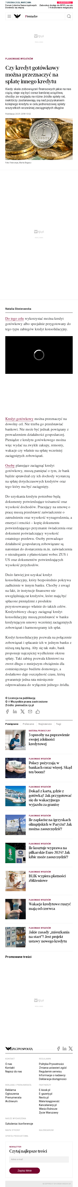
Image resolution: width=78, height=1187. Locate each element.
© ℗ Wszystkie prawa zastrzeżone (26, 701)
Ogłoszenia (12, 1093)
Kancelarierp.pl (48, 1105)
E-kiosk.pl (44, 1089)
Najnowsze (45, 724)
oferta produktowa (16, 1136)
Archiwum (11, 1101)
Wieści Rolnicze (48, 1108)
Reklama (10, 1089)
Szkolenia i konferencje (19, 1123)
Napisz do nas (13, 1071)
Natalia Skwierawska (18, 308)
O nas (8, 1063)
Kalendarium (46, 1130)
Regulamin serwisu (50, 1071)
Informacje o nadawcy (52, 1075)
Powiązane (11, 724)
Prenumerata (13, 1097)
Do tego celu (14, 318)
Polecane (28, 724)
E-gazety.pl (45, 1093)
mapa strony (12, 1130)
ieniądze (31, 16)
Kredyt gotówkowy (19, 418)
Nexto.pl (44, 1097)
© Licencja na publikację (20, 698)
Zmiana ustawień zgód (52, 1067)
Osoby (10, 465)
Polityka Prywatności (51, 1063)
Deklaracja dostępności (52, 1079)
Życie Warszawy (48, 1112)
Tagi (58, 724)
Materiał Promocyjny (40, 731)
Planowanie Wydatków (19, 58)
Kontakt (10, 1067)
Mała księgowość (49, 1101)
